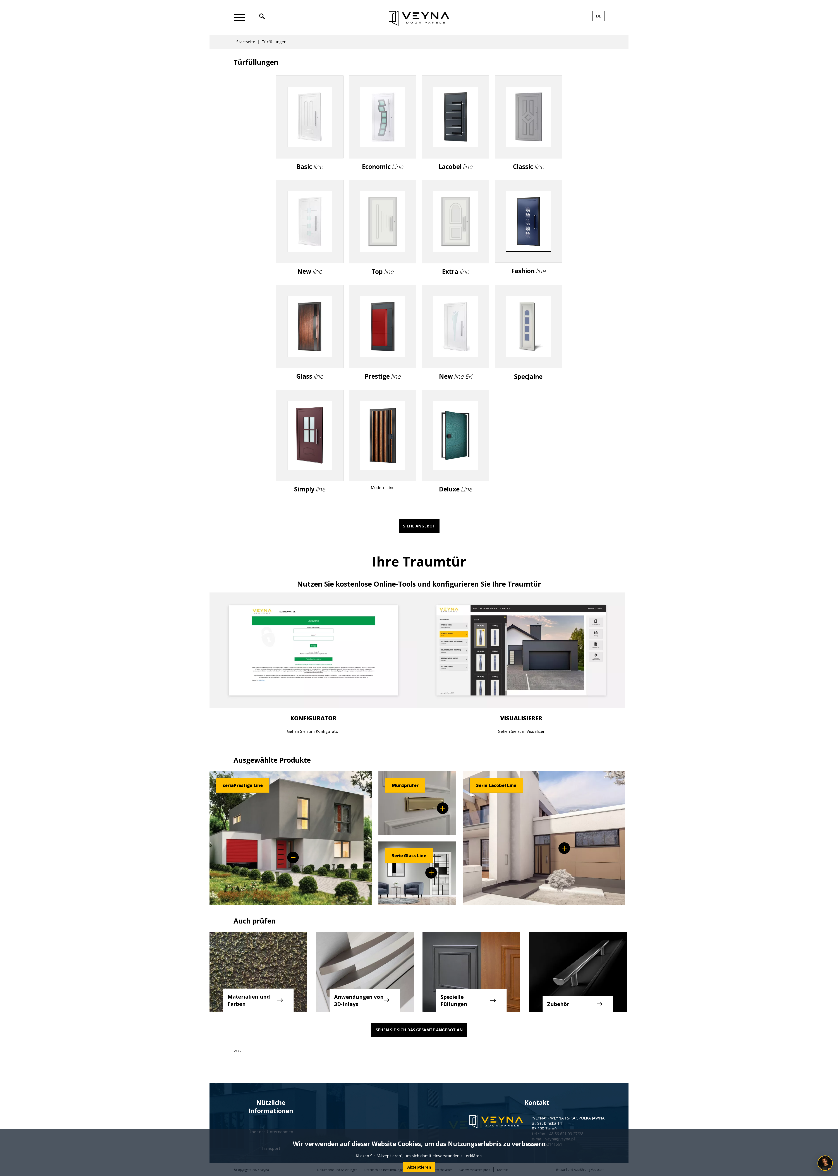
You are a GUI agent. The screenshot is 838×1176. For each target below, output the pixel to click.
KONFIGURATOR (313, 718)
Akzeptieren (419, 1166)
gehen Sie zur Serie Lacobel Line (564, 848)
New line (309, 236)
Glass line (309, 341)
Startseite (245, 41)
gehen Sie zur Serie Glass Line (431, 873)
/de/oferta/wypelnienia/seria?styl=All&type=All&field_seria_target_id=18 (293, 857)
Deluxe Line (455, 450)
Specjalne (528, 341)
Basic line (309, 131)
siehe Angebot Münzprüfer (442, 808)
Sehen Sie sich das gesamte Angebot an (419, 1029)
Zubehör (558, 1004)
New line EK (455, 341)
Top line (382, 236)
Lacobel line (455, 131)
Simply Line (309, 450)
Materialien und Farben (249, 1000)
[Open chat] (825, 1163)
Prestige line (382, 341)
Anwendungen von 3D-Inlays (359, 1000)
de (600, 17)
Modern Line (382, 449)
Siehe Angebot (419, 526)
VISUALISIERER (521, 718)
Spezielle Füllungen (454, 1000)
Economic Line (382, 131)
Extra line (455, 236)
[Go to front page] (419, 18)
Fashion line (528, 236)
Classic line (528, 131)
